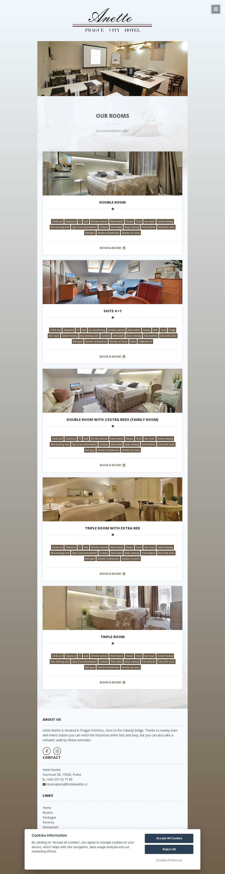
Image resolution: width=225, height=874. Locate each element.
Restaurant (50, 827)
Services (48, 822)
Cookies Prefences (169, 860)
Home (47, 808)
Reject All (169, 849)
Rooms (48, 812)
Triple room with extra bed (112, 528)
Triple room (113, 636)
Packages (49, 817)
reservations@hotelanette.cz (67, 784)
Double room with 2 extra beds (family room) (112, 419)
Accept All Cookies (169, 838)
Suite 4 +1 (112, 310)
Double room (112, 202)
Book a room (111, 248)
